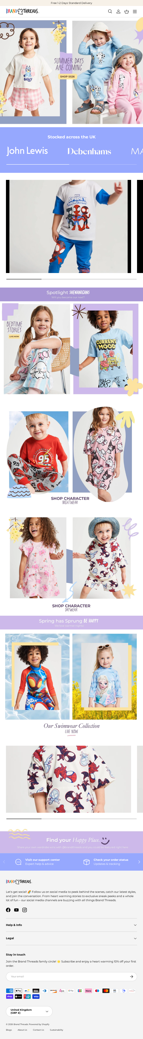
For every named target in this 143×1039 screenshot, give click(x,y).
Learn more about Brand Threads (78, 2)
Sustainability (56, 1030)
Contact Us (38, 1030)
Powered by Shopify (39, 1024)
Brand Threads (21, 1024)
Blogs (9, 1030)
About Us (22, 1030)
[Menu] (135, 11)
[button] (127, 11)
